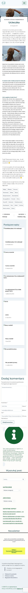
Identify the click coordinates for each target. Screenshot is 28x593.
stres (18, 199)
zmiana (21, 205)
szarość (5, 202)
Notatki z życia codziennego (14, 19)
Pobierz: (14, 551)
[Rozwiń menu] (24, 3)
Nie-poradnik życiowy (11, 362)
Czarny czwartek (10, 265)
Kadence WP (20, 588)
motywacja (5, 192)
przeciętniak (15, 195)
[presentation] (14, 233)
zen (12, 205)
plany (11, 192)
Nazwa (24, 406)
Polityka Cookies (9, 575)
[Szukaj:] (14, 479)
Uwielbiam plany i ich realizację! (13, 242)
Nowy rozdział (9, 338)
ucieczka (11, 202)
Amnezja (6, 215)
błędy (4, 189)
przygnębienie (6, 199)
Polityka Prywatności (10, 574)
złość (16, 205)
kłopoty (10, 189)
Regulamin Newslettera (11, 577)
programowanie (6, 195)
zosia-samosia (6, 208)
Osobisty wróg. (22, 215)
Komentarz (4, 402)
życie (13, 208)
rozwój (13, 199)
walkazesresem (18, 202)
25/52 (7, 315)
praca (16, 192)
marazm (15, 189)
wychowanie (6, 205)
